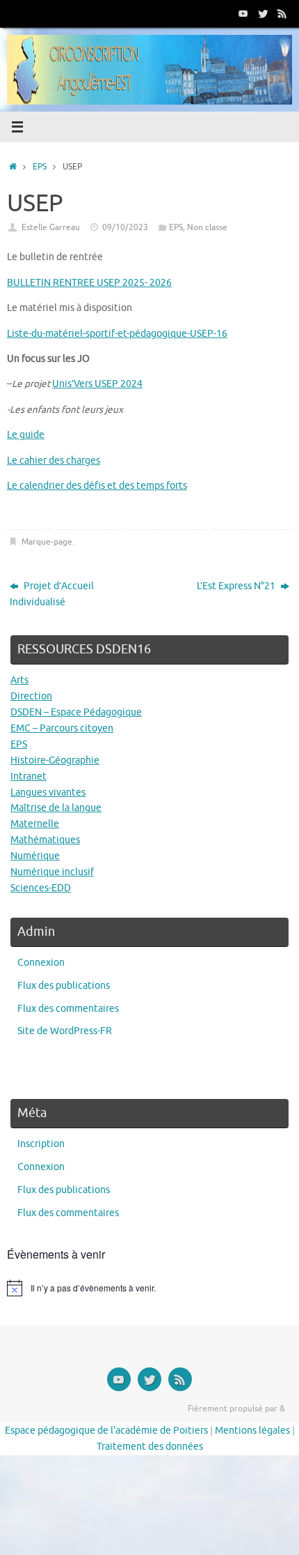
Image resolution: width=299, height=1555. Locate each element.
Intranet (28, 776)
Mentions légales (252, 1430)
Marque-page (47, 541)
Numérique (35, 856)
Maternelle (34, 824)
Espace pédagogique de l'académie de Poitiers (106, 1430)
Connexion (41, 963)
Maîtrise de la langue (56, 808)
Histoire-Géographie (54, 760)
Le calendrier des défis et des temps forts (97, 486)
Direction (31, 696)
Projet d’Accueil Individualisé (52, 594)
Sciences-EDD (40, 888)
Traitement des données (150, 1446)
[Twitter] (263, 13)
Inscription (41, 1144)
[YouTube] (243, 13)
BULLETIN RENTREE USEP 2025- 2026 (89, 283)
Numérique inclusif (52, 872)
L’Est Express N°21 (237, 586)
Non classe (207, 227)
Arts (19, 680)
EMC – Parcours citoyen (61, 728)
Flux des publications (63, 986)
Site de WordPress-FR (64, 1031)
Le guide (26, 435)
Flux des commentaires (68, 1009)
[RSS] (282, 13)
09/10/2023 (125, 227)
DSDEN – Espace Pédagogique (76, 712)
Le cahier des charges (53, 460)
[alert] (149, 1288)
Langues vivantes (48, 792)
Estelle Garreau (51, 227)
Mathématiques (45, 840)
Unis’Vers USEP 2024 (97, 384)
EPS (40, 166)
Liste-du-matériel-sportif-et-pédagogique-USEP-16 (117, 334)
